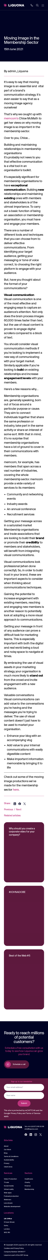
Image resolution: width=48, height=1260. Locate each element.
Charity (27, 1182)
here (16, 789)
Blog (5, 1153)
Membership (29, 1189)
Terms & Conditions (11, 1156)
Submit (24, 1103)
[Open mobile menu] (43, 5)
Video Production (10, 1179)
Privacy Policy (16, 1113)
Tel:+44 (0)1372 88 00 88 (34, 1126)
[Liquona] (14, 5)
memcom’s (11, 118)
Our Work (7, 1150)
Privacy (6, 1163)
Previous (8, 809)
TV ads (6, 1182)
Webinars (7, 1200)
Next (18, 809)
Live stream (8, 1203)
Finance (28, 1186)
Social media (9, 1186)
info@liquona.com (31, 1129)
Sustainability (9, 1160)
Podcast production (11, 1196)
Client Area (8, 1167)
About (6, 1146)
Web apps (8, 1193)
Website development (12, 1207)
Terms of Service (33, 1113)
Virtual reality (9, 1189)
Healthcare (29, 1179)
